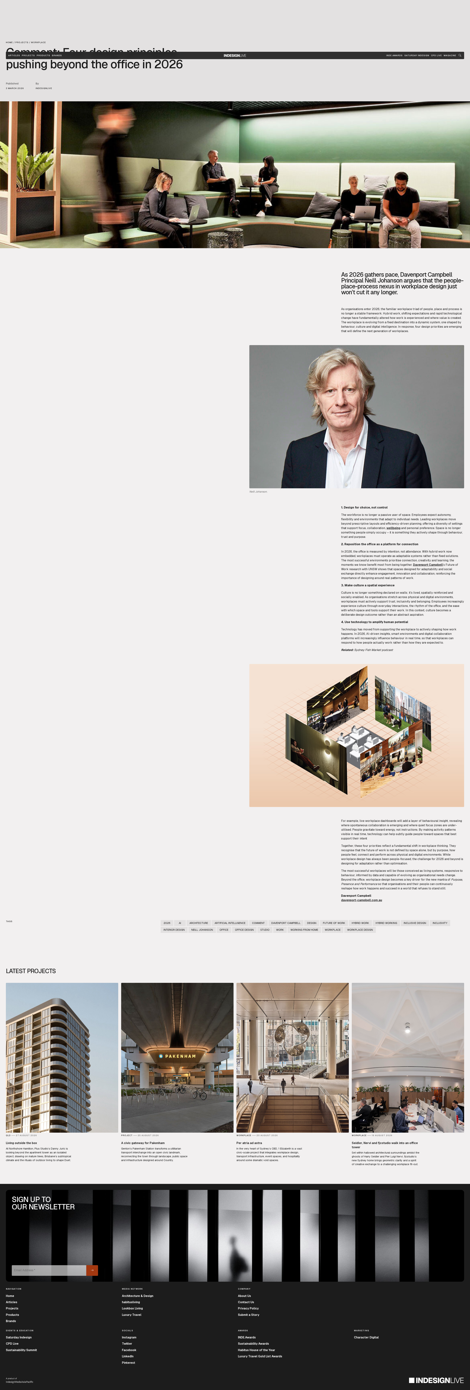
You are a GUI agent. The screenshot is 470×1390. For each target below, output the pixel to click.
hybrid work (360, 923)
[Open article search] (460, 55)
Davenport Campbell (428, 565)
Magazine (450, 55)
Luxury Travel (131, 1315)
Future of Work (334, 923)
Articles (14, 55)
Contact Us (246, 1302)
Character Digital (366, 1337)
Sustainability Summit (21, 1350)
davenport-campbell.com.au (361, 900)
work (280, 929)
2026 (167, 923)
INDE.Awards (247, 1337)
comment (258, 923)
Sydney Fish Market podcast (373, 650)
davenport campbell (286, 923)
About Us (244, 1296)
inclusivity (440, 923)
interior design (174, 929)
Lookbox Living (132, 1308)
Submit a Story (248, 1315)
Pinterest (128, 1363)
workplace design (360, 929)
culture (361, 327)
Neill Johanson (202, 929)
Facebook (129, 1350)
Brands (57, 55)
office (224, 929)
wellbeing (393, 528)
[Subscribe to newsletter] (92, 1270)
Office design (244, 929)
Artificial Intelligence (230, 923)
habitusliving (131, 1302)
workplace (354, 322)
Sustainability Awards (253, 1344)
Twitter (127, 1344)
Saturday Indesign (19, 1337)
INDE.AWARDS (394, 55)
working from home (304, 929)
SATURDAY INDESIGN (416, 55)
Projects (28, 55)
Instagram (129, 1337)
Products (43, 55)
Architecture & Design (137, 1296)
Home (10, 1296)
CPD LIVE (436, 55)
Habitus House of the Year (256, 1350)
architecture (198, 923)
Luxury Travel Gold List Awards (260, 1356)
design (311, 923)
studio (265, 929)
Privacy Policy (248, 1308)
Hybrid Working (386, 923)
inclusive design (415, 923)
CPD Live (12, 1344)
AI (180, 923)
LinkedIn (127, 1356)
